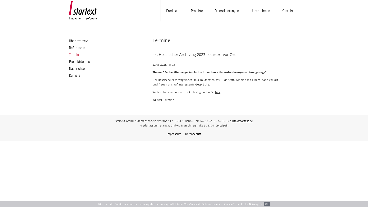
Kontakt (287, 10)
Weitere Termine (163, 100)
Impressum (174, 134)
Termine (74, 54)
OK (266, 204)
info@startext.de (242, 121)
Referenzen (77, 47)
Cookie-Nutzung (249, 204)
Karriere (74, 75)
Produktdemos (79, 61)
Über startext (79, 40)
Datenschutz (193, 134)
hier (217, 92)
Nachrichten (77, 68)
